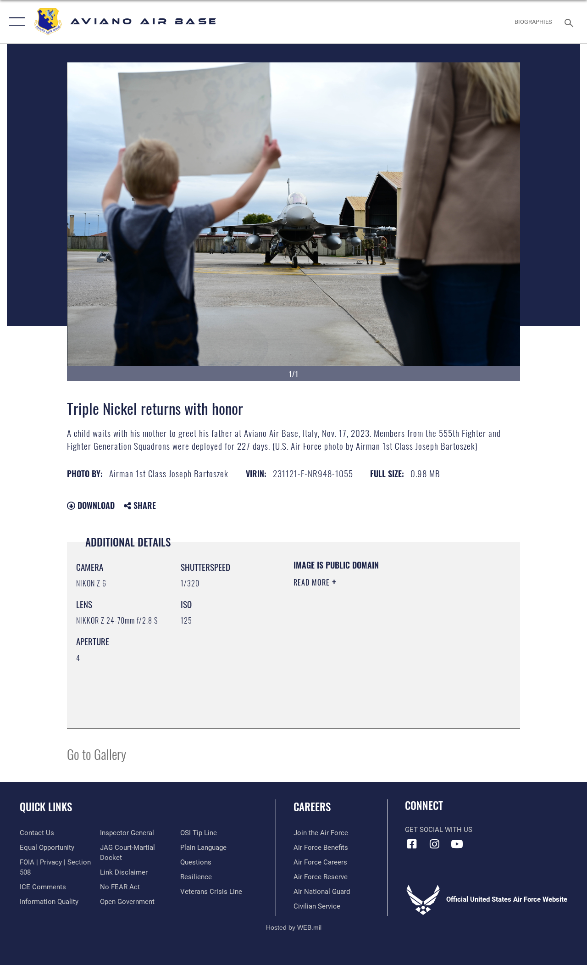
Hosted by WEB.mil (293, 927)
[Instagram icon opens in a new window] (434, 844)
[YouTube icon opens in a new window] (457, 844)
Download (95, 505)
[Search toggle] (570, 22)
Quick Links (46, 806)
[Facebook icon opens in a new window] (412, 844)
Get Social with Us (438, 830)
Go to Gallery (96, 754)
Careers (312, 806)
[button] (15, 22)
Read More (313, 582)
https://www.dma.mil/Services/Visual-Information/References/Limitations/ (376, 660)
